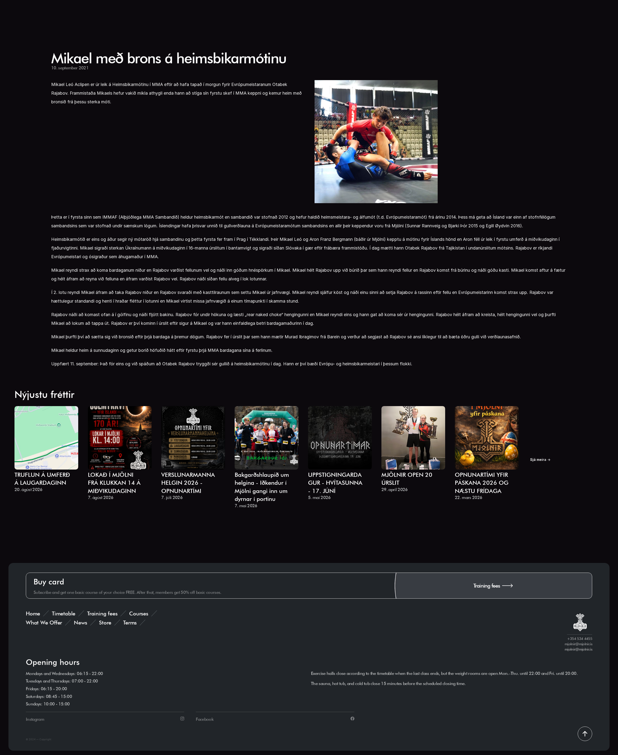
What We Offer (44, 622)
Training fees (102, 613)
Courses (138, 613)
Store (105, 622)
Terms (130, 622)
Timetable (63, 613)
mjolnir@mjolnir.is (578, 649)
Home (33, 613)
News (80, 622)
